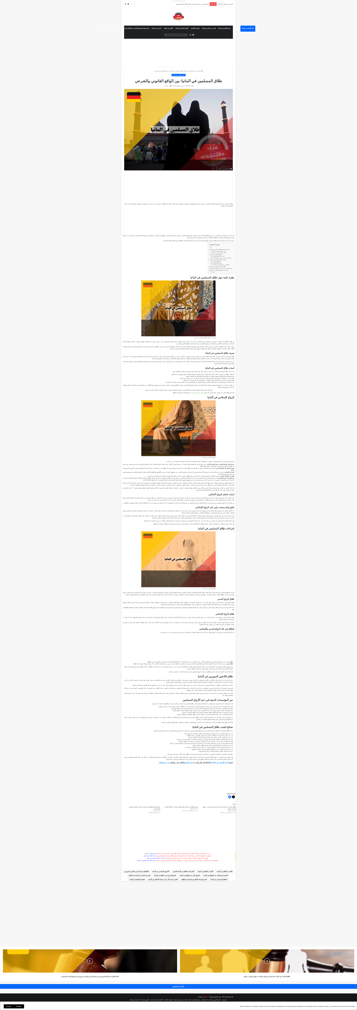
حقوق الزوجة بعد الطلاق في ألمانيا (164, 875)
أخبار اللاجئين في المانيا (143, 860)
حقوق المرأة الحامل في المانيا (220, 722)
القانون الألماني (173, 464)
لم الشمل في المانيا (174, 671)
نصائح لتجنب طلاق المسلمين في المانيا (219, 270)
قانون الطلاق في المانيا (208, 671)
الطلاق (157, 346)
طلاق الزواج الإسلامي (217, 263)
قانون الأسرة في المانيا (210, 392)
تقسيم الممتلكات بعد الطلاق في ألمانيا (215, 875)
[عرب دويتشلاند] (178, 16)
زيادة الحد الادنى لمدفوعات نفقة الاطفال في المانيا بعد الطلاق (195, 722)
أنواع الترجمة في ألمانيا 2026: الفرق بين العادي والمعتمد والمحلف (192, 4)
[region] (178, 1006)
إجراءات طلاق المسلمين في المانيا (218, 259)
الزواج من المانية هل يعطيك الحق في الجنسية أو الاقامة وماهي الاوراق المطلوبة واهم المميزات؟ (158, 488)
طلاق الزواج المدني (216, 261)
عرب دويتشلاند (164, 763)
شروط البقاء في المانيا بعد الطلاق (181, 392)
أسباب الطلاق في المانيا (205, 871)
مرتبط (213, 272)
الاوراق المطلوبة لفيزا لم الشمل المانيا (191, 671)
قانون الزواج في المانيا (197, 392)
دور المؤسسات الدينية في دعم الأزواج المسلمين (221, 268)
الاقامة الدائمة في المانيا (181, 28)
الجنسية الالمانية (195, 28)
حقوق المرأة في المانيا (183, 524)
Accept (8, 1006)
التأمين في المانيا (168, 28)
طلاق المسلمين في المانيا (218, 879)
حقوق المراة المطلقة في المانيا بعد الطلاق (164, 524)
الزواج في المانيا (161, 485)
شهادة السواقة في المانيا (174, 390)
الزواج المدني (199, 464)
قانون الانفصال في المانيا (221, 671)
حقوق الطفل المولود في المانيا (170, 722)
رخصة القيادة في (150, 856)
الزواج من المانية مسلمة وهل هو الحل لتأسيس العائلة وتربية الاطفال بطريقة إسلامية (207, 488)
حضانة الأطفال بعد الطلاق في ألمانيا (199, 524)
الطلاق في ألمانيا (223, 341)
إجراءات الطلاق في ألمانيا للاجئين (183, 871)
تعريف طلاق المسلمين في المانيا (219, 251)
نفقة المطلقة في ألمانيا (137, 879)
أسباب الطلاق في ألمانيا (224, 871)
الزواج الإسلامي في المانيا (160, 871)
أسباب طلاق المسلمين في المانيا (219, 252)
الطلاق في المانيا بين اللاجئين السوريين (136, 871)
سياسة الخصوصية (109, 28)
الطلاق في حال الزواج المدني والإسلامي (221, 264)
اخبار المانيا (236, 28)
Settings (18, 1006)
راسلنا (118, 28)
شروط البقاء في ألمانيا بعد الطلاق (139, 875)
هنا (188, 669)
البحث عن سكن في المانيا (209, 28)
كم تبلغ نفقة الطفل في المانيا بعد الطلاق (193, 879)
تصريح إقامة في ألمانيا (181, 503)
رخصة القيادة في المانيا (224, 28)
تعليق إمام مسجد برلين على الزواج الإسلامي (222, 258)
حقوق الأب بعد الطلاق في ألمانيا (189, 875)
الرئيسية (259, 28)
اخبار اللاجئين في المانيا (248, 28)
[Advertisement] (178, 52)
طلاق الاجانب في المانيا (223, 392)
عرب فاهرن (148, 853)
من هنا (155, 853)
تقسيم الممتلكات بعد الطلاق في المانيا (219, 524)
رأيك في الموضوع (178, 986)
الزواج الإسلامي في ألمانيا (216, 254)
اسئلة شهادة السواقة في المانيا (178, 1)
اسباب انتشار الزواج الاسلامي (218, 256)
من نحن (99, 28)
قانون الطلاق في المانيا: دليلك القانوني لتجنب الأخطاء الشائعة (181, 807)
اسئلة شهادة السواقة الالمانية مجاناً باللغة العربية (136, 28)
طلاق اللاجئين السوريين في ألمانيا (218, 266)
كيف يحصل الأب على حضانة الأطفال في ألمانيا (162, 879)
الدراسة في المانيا (156, 28)
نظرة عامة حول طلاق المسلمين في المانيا (219, 249)
